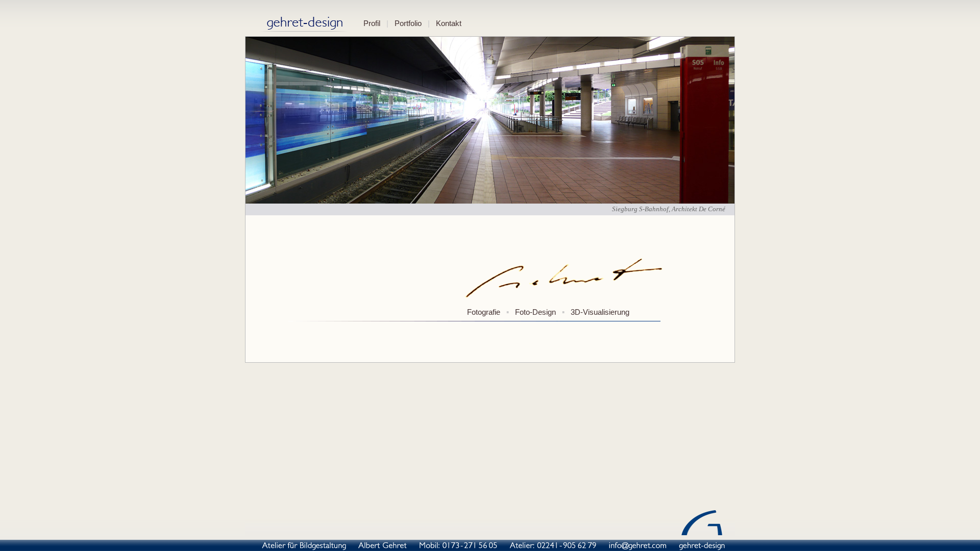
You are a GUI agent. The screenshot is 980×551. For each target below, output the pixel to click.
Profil (371, 23)
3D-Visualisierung (600, 312)
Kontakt (448, 23)
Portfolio (408, 23)
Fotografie (483, 312)
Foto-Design (535, 312)
